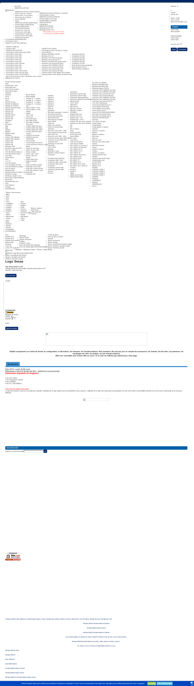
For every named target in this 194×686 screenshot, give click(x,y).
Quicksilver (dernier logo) (78, 95)
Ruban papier (9, 242)
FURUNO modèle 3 (98, 173)
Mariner (94, 132)
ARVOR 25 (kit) (10, 102)
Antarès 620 (9, 142)
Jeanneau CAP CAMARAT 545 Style (103, 92)
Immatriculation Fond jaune (48, 20)
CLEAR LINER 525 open (34, 131)
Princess (50, 171)
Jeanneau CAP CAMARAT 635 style (103, 99)
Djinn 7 (7, 122)
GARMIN (95, 177)
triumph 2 (73, 171)
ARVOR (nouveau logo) (12, 107)
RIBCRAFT (73, 105)
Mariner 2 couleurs (98, 134)
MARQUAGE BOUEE (46, 26)
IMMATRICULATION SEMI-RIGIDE (26, 23)
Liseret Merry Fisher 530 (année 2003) (18, 52)
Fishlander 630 (30, 174)
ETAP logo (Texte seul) (33, 166)
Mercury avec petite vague (100, 142)
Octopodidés (10, 229)
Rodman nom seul (76, 116)
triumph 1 (73, 169)
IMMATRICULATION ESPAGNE (49, 17)
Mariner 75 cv (96, 165)
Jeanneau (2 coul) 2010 (55, 143)
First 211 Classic (10, 163)
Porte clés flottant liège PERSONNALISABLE (33, 247)
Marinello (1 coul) (53, 151)
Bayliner (7, 130)
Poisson (23, 209)
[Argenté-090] (10, 310)
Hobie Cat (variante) (54, 125)
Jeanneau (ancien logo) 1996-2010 (59, 138)
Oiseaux (8, 227)
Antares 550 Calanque (12, 139)
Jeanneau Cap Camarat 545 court (52, 69)
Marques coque (29, 250)
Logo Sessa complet (76, 143)
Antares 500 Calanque (12, 137)
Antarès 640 (9, 144)
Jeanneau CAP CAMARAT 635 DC (53, 65)
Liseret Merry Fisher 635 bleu (15, 63)
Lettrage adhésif (10, 516)
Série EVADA (52, 121)
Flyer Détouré (9, 185)
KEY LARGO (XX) (76, 156)
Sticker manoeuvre (54, 240)
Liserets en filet (10, 48)
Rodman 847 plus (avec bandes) (80, 123)
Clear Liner (29, 124)
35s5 (6, 159)
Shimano (95, 182)
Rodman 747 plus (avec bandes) (80, 121)
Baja (6, 126)
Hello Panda (34, 210)
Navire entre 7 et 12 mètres (24, 15)
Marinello (50, 149)
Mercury (95, 138)
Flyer (7, 183)
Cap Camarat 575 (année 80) (57, 132)
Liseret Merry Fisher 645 (14, 65)
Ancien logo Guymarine (55, 116)
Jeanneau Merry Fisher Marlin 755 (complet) (56, 72)
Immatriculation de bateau (13, 493)
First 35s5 (8, 155)
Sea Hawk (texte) (31, 120)
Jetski (17, 21)
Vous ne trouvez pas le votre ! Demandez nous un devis (24, 76)
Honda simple (96, 123)
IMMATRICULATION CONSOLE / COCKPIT (53, 13)
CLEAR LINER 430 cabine (34, 128)
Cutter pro (8, 246)
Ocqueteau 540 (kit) (78, 54)
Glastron (50, 106)
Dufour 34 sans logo (32, 148)
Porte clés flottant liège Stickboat (29, 245)
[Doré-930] (9, 312)
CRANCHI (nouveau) (32, 135)
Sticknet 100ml (24, 237)
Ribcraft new (74, 106)
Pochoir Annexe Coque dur (23, 34)
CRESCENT (30, 139)
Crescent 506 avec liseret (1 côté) (37, 144)
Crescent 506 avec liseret (34, 142)
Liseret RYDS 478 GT (99, 110)
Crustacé (9, 205)
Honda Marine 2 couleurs (100, 127)
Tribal (22, 220)
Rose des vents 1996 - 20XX (57, 136)
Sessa (39, 250)
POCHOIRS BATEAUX (22, 28)
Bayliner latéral (10, 133)
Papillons (23, 205)
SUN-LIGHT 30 (53, 134)
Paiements (8, 538)
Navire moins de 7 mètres (23, 13)
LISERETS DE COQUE (49, 48)
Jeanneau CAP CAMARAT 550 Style (103, 97)
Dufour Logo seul (31, 155)
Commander (182, 49)
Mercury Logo (96, 140)
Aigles (8, 194)
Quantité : (8, 318)
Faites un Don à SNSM (12, 490)
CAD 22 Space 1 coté (33, 107)
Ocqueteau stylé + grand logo (57, 162)
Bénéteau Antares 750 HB (100, 88)
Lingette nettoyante (25, 239)
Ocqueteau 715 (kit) (78, 63)
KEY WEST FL (74, 160)
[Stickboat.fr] (10, 10)
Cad (27, 106)
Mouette (8, 225)
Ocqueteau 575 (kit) (78, 56)
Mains (8, 222)
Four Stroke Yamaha (98, 121)
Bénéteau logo (9, 170)
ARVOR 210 (9, 111)
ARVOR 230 (9, 117)
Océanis (8, 187)
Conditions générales (12, 530)
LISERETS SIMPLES (12, 47)
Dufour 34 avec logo (32, 150)
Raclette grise (9, 238)
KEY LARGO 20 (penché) (78, 147)
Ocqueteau (51, 154)
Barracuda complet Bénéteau (14, 177)
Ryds (72, 130)
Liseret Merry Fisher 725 (14, 69)
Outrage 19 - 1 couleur (33, 98)
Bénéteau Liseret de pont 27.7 (51, 59)
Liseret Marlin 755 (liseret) (100, 106)
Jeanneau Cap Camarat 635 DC (102, 101)
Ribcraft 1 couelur (75, 108)
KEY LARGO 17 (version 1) (79, 145)
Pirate (22, 207)
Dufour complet (31, 152)
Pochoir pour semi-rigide (23, 32)
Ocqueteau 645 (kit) (78, 61)
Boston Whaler (30, 94)
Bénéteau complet (11, 174)
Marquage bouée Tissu (46, 30)
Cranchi (28, 133)
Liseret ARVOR (46, 52)
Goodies (22, 241)
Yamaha (94, 156)
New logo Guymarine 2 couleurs (58, 112)
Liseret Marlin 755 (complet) (101, 108)
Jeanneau (51, 129)
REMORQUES (97, 184)
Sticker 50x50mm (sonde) (56, 248)
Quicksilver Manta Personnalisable (81, 99)
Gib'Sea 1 (51, 97)
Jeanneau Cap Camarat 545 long (52, 71)
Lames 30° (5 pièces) (12, 248)
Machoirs (9, 224)
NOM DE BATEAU (45, 22)
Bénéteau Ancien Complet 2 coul (15, 172)
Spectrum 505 (74, 101)
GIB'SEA (50, 95)
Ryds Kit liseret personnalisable (82, 65)
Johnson (95, 129)
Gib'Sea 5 (51, 105)
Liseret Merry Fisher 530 (14, 54)
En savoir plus (10, 275)
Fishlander (29, 172)
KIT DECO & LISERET (99, 83)
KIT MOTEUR (96, 162)
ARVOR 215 (9, 113)
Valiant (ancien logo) (76, 175)
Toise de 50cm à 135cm (55, 236)
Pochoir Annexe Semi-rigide (24, 35)
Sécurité (50, 238)
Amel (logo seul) (10, 87)
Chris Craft (29, 115)
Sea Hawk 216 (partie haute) (101, 114)
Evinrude (95, 119)
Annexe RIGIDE (20, 19)
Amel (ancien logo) (11, 91)
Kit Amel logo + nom (11, 85)
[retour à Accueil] (9, 250)
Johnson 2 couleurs (98, 130)
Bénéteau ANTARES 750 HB (51, 54)
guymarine (51, 110)
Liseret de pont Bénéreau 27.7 (102, 105)
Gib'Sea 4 (51, 103)
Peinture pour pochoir (22, 37)
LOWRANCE (96, 180)
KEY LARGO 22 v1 (76, 149)
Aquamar (8, 93)
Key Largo (73, 138)
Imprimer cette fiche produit (14, 259)
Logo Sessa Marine (76, 142)
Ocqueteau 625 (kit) (78, 59)
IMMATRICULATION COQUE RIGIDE (27, 12)
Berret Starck (9, 157)
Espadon (8, 209)
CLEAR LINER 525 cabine (34, 130)
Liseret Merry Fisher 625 (14, 61)
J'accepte (151, 683)
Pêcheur (23, 203)
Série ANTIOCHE (53, 118)
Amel (6, 83)
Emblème (9, 211)
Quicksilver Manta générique (79, 97)
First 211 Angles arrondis (13, 165)
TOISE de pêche (53, 235)
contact (173, 12)
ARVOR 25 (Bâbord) (11, 104)
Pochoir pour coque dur (22, 30)
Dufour (28, 146)
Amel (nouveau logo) (11, 89)
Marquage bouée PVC (46, 28)
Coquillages (9, 203)
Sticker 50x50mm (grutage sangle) (59, 246)
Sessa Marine (74, 136)
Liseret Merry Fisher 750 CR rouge (17, 72)
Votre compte (175, 20)
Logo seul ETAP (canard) (34, 165)
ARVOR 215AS (10, 115)
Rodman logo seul (76, 114)
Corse (8, 201)
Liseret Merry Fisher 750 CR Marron (17, 74)
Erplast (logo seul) (31, 159)
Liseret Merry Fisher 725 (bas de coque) (55, 50)
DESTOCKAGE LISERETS (80, 69)
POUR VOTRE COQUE (13, 82)
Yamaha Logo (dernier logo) (101, 158)
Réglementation (10, 523)
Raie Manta (24, 216)
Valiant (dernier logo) (76, 177)
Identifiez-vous (182, 22)
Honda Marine (96, 125)
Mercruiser (95, 136)
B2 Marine (8, 120)
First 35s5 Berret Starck (13, 154)
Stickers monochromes (13, 192)
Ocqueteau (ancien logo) (56, 167)
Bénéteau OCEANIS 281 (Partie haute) (54, 61)
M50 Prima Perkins (98, 145)
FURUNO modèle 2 (98, 171)
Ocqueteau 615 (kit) (78, 58)
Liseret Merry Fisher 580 (14, 58)
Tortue (23, 218)
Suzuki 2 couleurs (98, 149)
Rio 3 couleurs (74, 129)
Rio (71, 125)
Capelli (28, 111)
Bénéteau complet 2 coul (13, 176)
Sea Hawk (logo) (31, 118)
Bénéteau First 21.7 (48, 56)
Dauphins (9, 207)
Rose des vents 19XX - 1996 (57, 130)
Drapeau (33, 213)
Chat (7, 200)
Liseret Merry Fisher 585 (14, 56)
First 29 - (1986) (10, 150)
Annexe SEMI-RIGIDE (22, 26)
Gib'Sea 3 (51, 101)
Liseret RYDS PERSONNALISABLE (103, 112)
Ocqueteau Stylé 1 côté (55, 160)
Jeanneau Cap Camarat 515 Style (52, 67)
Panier (175, 27)
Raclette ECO (9, 236)
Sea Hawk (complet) (32, 122)
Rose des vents (26, 213)
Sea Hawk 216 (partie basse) (101, 116)
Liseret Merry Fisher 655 (14, 67)
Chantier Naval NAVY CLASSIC (15, 486)
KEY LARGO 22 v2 (76, 151)
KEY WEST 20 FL (75, 162)
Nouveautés (9, 508)
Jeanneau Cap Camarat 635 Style (52, 63)
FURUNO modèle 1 (98, 169)
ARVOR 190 (9, 109)
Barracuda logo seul (11, 181)
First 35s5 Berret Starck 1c (14, 152)
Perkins (94, 143)
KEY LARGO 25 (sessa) (78, 154)
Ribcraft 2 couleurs (76, 110)
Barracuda (8, 179)
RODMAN (73, 112)
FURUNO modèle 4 (98, 175)
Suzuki (94, 147)
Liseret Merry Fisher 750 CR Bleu (16, 71)
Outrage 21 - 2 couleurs (33, 104)
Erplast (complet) (31, 161)
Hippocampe (10, 216)
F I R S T (8, 161)
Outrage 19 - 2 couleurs (33, 100)
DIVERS (95, 167)
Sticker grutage (53, 242)
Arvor (7, 100)
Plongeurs (24, 211)
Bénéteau (8, 135)
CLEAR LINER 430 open (34, 126)
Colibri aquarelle (36, 212)
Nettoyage (22, 236)
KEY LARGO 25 (75, 153)
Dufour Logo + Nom (32, 154)
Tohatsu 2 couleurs (98, 153)
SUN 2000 (51, 145)
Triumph (72, 167)
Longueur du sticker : (12, 314)
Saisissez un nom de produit (14, 451)
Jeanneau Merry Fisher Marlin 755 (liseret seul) (57, 74)
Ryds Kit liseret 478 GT (79, 67)
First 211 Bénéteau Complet (14, 166)
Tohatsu (94, 151)
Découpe (8, 244)
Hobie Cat (51, 123)
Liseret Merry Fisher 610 (14, 59)
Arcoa (7, 96)
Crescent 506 (30, 141)
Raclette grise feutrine (12, 240)
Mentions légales (10, 527)
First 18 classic (10, 168)
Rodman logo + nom (76, 118)
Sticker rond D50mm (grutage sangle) (60, 244)
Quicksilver (73, 92)
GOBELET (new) (24, 243)
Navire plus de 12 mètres (23, 17)
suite (22, 201)
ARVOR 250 (9, 118)
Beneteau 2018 (10, 146)
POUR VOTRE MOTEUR (100, 118)
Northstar (95, 178)
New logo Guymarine (54, 114)
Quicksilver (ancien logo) (78, 94)
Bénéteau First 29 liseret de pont (52, 58)
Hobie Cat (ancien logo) (55, 127)
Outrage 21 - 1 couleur (33, 102)
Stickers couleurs (36, 208)
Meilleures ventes (10, 512)
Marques (18, 250)
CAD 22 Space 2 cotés (33, 109)
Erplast (28, 157)
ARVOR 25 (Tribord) (11, 106)
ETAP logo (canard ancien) (34, 168)
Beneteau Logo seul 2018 (13, 148)
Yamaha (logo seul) (98, 160)
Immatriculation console (47, 15)
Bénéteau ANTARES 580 (100, 84)
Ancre (8, 196)
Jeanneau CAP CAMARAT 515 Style (103, 90)
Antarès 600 (9, 141)
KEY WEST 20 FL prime (77, 164)
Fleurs (8, 213)
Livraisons (8, 534)
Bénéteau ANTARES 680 (100, 86)
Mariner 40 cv (96, 164)
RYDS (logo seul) (75, 134)
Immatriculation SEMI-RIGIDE (24, 24)
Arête (7, 198)
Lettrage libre (43, 24)
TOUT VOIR (52, 147)
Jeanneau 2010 (53, 142)
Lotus (7, 220)
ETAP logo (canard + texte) (34, 170)
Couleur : (8, 281)
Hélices (8, 214)
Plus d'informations (164, 683)
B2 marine (8, 124)
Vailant (72, 173)
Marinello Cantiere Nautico (56, 153)
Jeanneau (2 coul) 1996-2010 (57, 140)
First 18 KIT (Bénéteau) (99, 103)
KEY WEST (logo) (75, 158)
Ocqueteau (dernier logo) (56, 169)
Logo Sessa (74, 140)
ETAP (27, 163)
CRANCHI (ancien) (32, 137)
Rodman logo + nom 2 (77, 119)
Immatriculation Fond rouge (48, 18)
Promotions (9, 505)
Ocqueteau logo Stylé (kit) (56, 158)
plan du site (174, 14)
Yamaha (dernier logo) (99, 154)
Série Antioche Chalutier (55, 119)
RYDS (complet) (75, 132)
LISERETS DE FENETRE (14, 50)
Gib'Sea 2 (51, 99)
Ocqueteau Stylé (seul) (55, 164)
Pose (7, 235)
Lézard (8, 218)
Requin (23, 214)
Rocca (94, 186)
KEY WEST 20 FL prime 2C (79, 165)
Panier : (175, 18)
